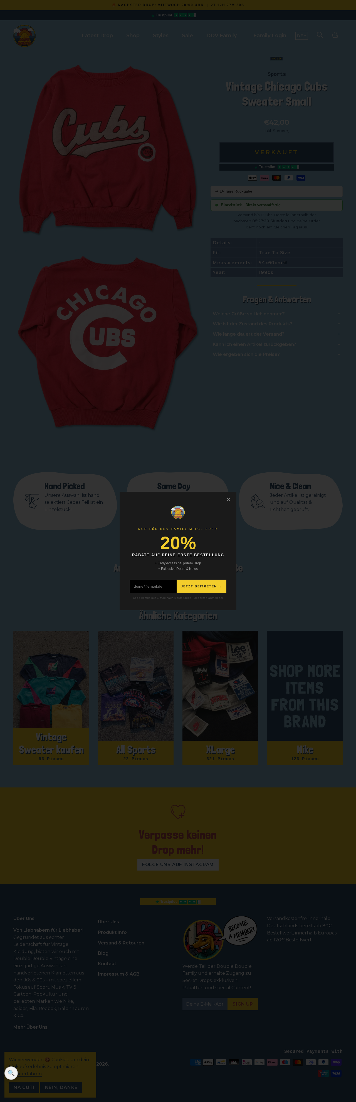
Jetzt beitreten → (201, 586)
